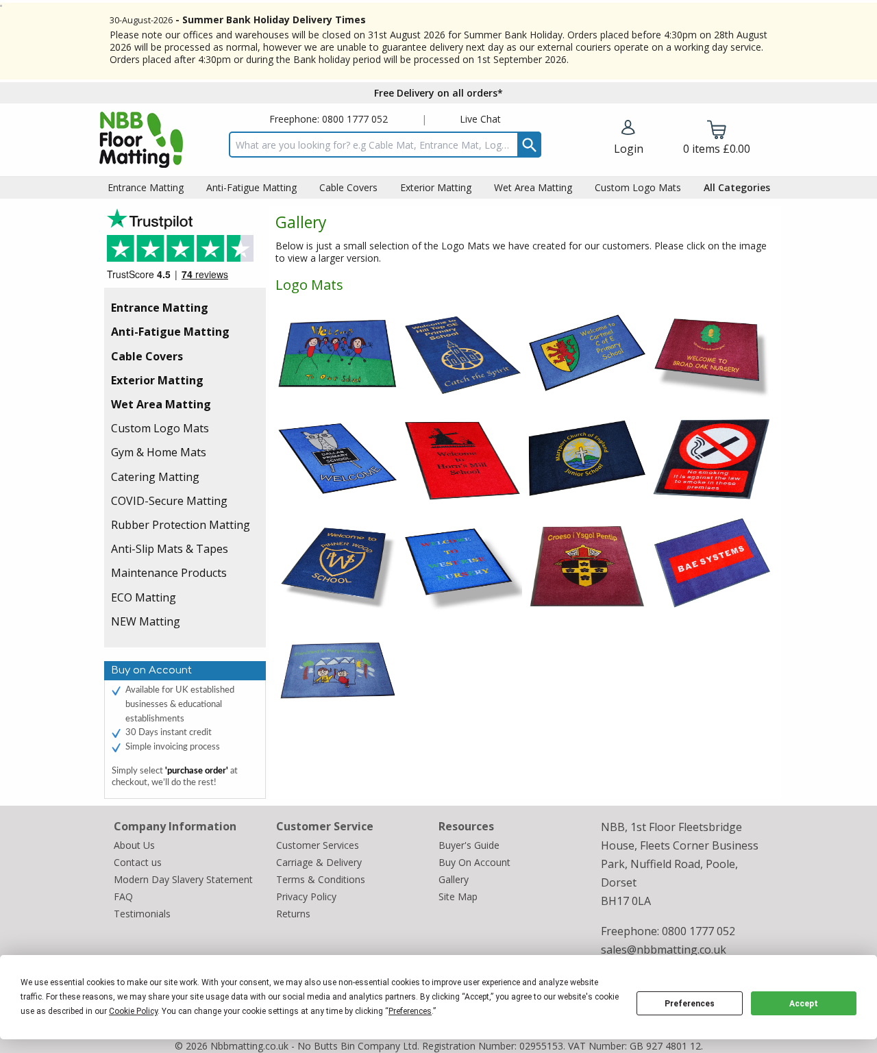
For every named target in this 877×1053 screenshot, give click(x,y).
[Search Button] (529, 145)
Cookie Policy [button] (133, 1011)
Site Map (458, 896)
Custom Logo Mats (160, 428)
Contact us (138, 862)
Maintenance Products (169, 572)
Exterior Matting (157, 380)
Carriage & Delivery (319, 862)
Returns (293, 913)
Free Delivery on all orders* (438, 92)
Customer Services (317, 845)
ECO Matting (143, 597)
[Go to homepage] (141, 140)
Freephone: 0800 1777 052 (328, 118)
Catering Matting (155, 476)
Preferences (690, 1003)
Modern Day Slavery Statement (183, 879)
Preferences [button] (410, 1011)
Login (628, 148)
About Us (134, 845)
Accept (803, 1003)
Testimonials (185, 248)
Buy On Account (474, 862)
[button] (628, 138)
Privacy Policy (306, 896)
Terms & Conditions (320, 879)
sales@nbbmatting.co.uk (663, 949)
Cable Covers (147, 356)
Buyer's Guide (468, 845)
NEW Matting (145, 621)
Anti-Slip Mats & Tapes (169, 548)
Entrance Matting (159, 307)
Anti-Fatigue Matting (170, 331)
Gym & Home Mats (158, 452)
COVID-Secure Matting (169, 500)
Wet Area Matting (161, 404)
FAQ (123, 896)
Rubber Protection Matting (180, 524)
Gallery (453, 879)
